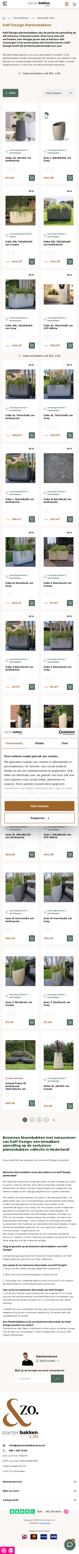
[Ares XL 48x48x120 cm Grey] (20, 717)
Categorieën (11, 1500)
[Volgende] (54, 1120)
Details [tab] (39, 743)
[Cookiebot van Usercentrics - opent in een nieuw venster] (59, 733)
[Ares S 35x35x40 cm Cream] (20, 968)
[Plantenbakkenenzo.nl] (39, 4)
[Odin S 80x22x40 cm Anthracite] (20, 633)
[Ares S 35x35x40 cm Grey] (58, 968)
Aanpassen (37, 818)
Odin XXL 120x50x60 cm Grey (19, 327)
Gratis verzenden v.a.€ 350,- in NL (42, 73)
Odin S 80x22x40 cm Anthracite (19, 668)
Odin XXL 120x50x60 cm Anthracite (57, 243)
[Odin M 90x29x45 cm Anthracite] (58, 465)
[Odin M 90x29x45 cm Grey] (20, 549)
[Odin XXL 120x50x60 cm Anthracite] (58, 208)
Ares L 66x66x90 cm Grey (57, 159)
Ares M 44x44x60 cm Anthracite (19, 920)
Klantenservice (12, 1481)
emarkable (45, 1523)
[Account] (67, 4)
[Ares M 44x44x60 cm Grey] (58, 884)
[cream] (10, 169)
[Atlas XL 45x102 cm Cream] (58, 1052)
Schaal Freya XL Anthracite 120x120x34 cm (15, 1086)
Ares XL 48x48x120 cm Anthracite (18, 836)
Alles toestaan (39, 805)
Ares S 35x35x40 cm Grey (57, 1004)
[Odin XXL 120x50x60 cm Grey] (20, 291)
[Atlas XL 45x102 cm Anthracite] (20, 124)
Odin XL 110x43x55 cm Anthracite (20, 417)
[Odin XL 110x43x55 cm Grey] (58, 381)
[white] (49, 337)
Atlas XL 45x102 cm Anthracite (18, 159)
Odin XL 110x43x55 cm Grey (58, 417)
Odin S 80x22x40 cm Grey (57, 668)
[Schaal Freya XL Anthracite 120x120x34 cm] (20, 1052)
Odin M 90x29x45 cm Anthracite (57, 501)
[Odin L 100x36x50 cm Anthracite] (20, 465)
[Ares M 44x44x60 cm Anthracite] (20, 884)
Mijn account (11, 1490)
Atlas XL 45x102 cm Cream (56, 1087)
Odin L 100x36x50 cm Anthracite (19, 501)
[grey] (14, 169)
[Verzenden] (57, 1379)
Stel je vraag (47, 1360)
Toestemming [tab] (14, 743)
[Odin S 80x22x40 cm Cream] (58, 549)
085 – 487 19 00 (17, 1450)
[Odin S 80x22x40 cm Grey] (58, 633)
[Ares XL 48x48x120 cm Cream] (58, 717)
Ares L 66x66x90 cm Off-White (57, 836)
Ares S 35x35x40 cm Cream (18, 1004)
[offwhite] (53, 337)
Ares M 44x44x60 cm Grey (58, 920)
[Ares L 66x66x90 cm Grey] (58, 124)
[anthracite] (7, 169)
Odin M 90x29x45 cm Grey (19, 584)
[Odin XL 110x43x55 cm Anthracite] (20, 381)
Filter (12, 93)
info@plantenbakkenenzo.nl (27, 1445)
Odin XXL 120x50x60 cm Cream (19, 243)
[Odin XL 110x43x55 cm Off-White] (58, 291)
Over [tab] (65, 743)
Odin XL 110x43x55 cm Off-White (58, 327)
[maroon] (14, 1013)
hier (16, 1160)
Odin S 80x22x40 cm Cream (57, 584)
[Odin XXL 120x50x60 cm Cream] (20, 208)
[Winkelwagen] (74, 4)
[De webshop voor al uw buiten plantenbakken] (4, 18)
